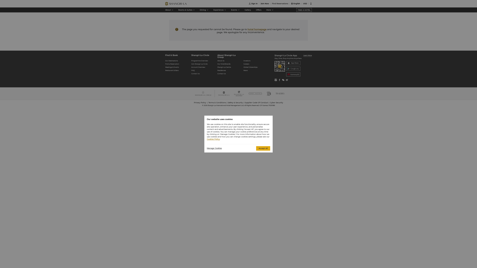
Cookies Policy (213, 139)
